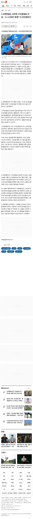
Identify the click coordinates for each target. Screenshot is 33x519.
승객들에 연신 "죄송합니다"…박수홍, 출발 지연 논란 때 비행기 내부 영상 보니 (15, 393)
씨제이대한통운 (6, 248)
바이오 (28, 479)
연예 (2, 432)
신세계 (14, 248)
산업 (2, 10)
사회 (12, 472)
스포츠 (3, 452)
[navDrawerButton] (30, 2)
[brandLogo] (4, 1)
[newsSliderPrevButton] (26, 388)
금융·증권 (28, 476)
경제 (21, 472)
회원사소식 (18, 251)
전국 (4, 476)
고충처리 (29, 493)
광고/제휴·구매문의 (12, 493)
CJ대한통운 (27, 248)
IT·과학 (21, 479)
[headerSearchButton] (24, 2)
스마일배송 (10, 251)
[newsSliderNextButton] (30, 388)
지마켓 (3, 251)
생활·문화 (4, 482)
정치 (4, 472)
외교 (12, 476)
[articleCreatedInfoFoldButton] (17, 22)
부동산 (12, 479)
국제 (29, 472)
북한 (21, 476)
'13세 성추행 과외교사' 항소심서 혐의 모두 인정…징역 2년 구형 (15, 423)
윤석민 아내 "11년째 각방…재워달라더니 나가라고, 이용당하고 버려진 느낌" (15, 401)
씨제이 (19, 248)
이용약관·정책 (21, 493)
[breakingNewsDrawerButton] (27, 2)
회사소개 (4, 493)
